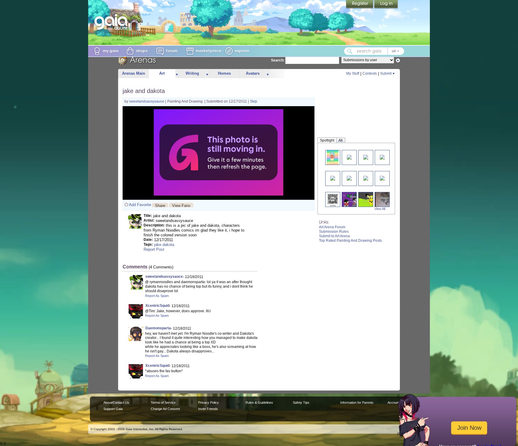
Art (162, 73)
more (177, 73)
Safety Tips (301, 402)
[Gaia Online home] (112, 22)
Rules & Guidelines (259, 402)
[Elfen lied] (384, 199)
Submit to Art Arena (334, 236)
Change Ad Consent (165, 409)
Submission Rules (334, 231)
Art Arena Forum (332, 227)
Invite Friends (208, 409)
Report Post (154, 249)
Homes (224, 73)
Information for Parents (357, 402)
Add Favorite (140, 204)
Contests (369, 73)
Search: (277, 60)
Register (360, 4)
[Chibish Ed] (349, 177)
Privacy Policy (208, 402)
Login (386, 4)
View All (379, 209)
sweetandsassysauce (147, 101)
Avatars (253, 73)
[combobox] (374, 51)
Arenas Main (133, 73)
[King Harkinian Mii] (333, 199)
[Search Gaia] (350, 51)
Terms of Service (163, 402)
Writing (192, 73)
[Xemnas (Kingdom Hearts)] (365, 156)
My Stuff (352, 73)
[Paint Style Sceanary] (382, 177)
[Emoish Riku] (332, 177)
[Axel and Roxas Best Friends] (382, 156)
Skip (253, 101)
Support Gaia (113, 409)
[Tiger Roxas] (349, 156)
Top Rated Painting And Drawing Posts (350, 240)
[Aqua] (365, 177)
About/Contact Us (116, 402)
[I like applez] (332, 157)
